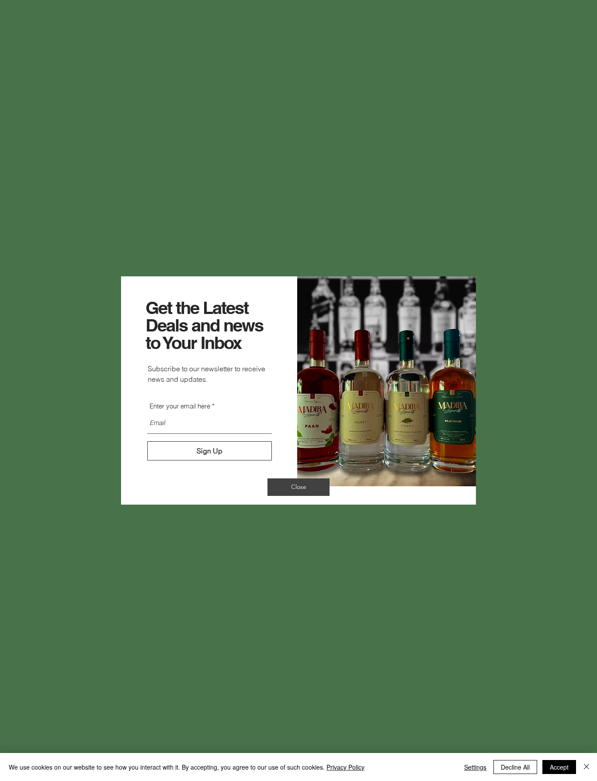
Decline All (515, 767)
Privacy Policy (345, 767)
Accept (559, 767)
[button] (298, 487)
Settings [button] (475, 767)
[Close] (586, 767)
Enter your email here (179, 406)
